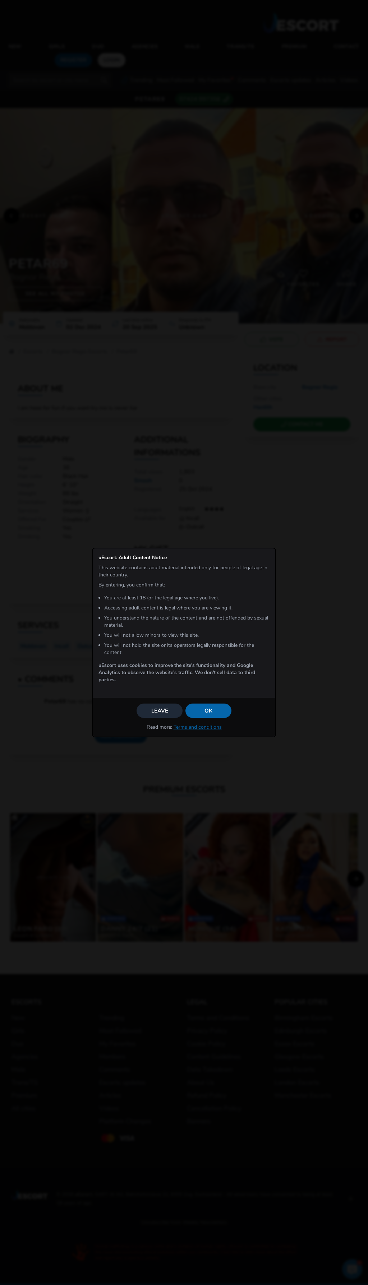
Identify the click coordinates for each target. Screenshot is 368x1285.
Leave (159, 710)
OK (208, 710)
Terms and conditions (198, 727)
